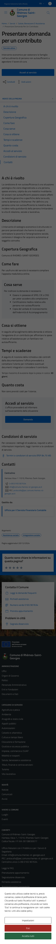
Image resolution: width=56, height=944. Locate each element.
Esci (28, 928)
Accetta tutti (28, 936)
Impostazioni (28, 920)
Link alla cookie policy (22, 910)
